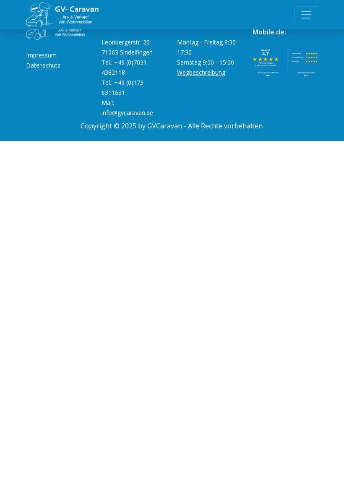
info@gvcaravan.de (127, 113)
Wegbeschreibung (201, 72)
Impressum (41, 55)
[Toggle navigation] (306, 14)
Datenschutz (43, 65)
